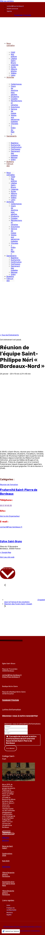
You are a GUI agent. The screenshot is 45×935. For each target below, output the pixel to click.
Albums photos (14, 70)
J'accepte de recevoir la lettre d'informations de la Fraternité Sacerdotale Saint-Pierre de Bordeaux (21, 739)
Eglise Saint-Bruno (11, 541)
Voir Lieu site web (7, 557)
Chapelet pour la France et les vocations (24, 601)
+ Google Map (5, 552)
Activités (10, 77)
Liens (13, 75)
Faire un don (10, 165)
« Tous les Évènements (9, 335)
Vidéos (13, 73)
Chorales (14, 124)
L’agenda (14, 65)
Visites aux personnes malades (15, 118)
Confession (15, 149)
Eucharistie (15, 145)
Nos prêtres (14, 55)
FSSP (13, 52)
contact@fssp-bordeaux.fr (11, 527)
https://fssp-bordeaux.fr (11, 677)
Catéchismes (16, 84)
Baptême (14, 143)
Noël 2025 (6, 861)
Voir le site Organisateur (10, 516)
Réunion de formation (9, 485)
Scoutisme (15, 107)
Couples (14, 99)
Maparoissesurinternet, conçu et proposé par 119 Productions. (22, 931)
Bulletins (10, 162)
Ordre (13, 160)
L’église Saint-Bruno (14, 61)
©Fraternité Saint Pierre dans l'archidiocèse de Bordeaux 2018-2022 (22, 926)
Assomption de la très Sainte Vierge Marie (8, 883)
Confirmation (16, 147)
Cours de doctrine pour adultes (14, 90)
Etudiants (15, 97)
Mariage (14, 157)
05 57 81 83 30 (6, 505)
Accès (13, 67)
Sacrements (11, 136)
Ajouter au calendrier (7, 568)
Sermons (6, 866)
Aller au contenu (7, 1)
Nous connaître (11, 44)
